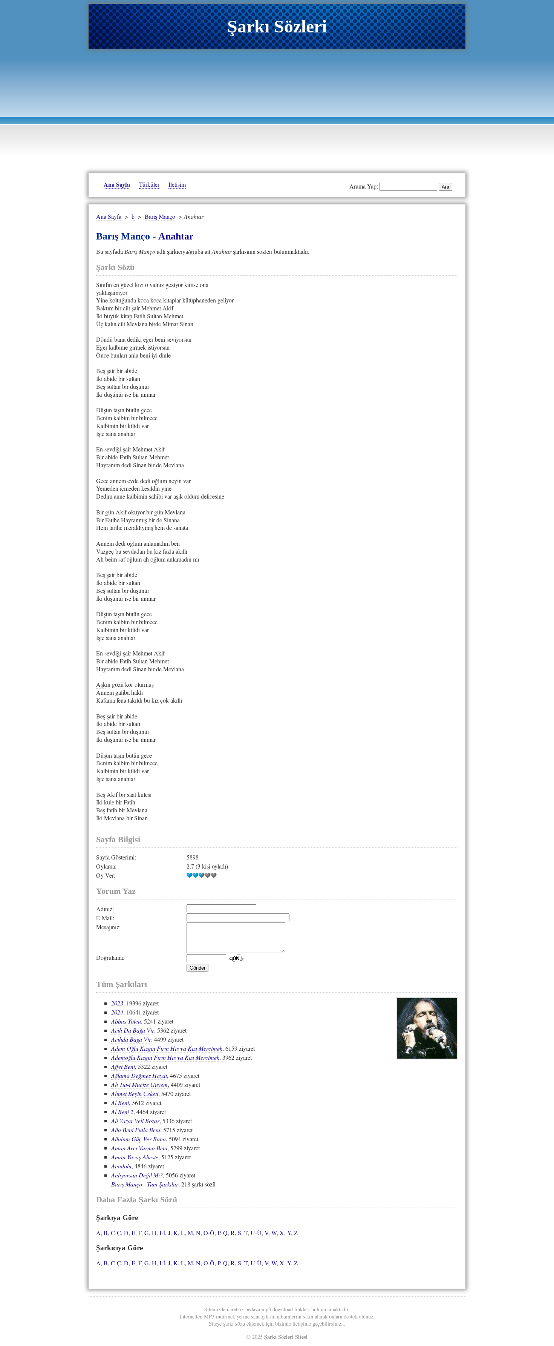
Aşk (101, 684)
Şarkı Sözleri (277, 26)
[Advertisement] (277, 109)
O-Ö (209, 1233)
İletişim (177, 184)
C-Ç (116, 1233)
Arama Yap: (363, 186)
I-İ (162, 1233)
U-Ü (256, 1233)
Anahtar (176, 236)
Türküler (149, 184)
